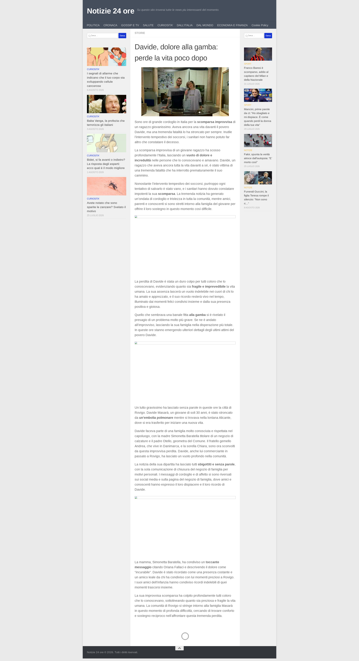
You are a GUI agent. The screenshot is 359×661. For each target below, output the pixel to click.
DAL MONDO (204, 25)
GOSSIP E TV (130, 25)
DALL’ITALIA (185, 25)
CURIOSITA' (93, 69)
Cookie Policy (260, 25)
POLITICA (93, 25)
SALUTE (148, 25)
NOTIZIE (248, 150)
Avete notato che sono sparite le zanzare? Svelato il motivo (106, 207)
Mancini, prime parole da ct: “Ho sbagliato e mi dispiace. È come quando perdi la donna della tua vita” (257, 117)
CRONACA (110, 25)
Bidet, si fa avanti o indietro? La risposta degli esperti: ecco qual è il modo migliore (106, 164)
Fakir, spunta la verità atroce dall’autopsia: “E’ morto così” (258, 158)
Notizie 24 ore (110, 11)
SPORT (247, 64)
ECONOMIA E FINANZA (232, 25)
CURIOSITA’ (165, 25)
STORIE (140, 32)
